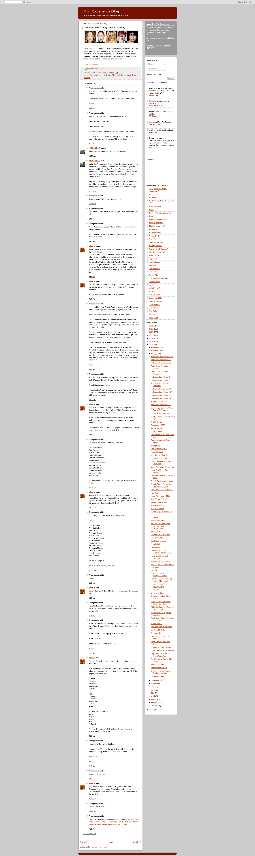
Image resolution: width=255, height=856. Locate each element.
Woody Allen (153, 318)
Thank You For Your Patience (162, 490)
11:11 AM (92, 204)
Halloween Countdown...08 (161, 395)
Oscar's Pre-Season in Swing (162, 481)
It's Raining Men (157, 428)
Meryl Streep (153, 285)
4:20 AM (92, 736)
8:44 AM (92, 108)
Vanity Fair (153, 95)
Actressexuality (155, 256)
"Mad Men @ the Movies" (158, 220)
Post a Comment (89, 834)
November (155, 351)
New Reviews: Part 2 (159, 449)
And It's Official (157, 422)
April (153, 696)
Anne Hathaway (155, 262)
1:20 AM (92, 598)
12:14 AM (92, 488)
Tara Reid (154, 493)
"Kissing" (152, 216)
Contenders (155, 517)
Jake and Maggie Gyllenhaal (159, 278)
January (154, 706)
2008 (151, 335)
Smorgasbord (156, 446)
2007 (151, 338)
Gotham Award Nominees (160, 413)
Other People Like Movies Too (162, 467)
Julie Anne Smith (157, 521)
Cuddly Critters (156, 432)
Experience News (157, 676)
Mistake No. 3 (156, 590)
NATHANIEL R (94, 148)
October (154, 354)
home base (150, 46)
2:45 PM (92, 241)
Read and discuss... (91, 64)
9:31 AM (92, 144)
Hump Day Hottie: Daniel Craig (162, 650)
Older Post (137, 842)
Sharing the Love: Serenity (161, 647)
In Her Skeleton (157, 593)
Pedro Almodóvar (155, 301)
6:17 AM (92, 766)
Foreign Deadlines (158, 665)
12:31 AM (92, 570)
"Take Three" (154, 239)
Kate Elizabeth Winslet (159, 499)
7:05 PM (92, 299)
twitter (158, 46)
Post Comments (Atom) (100, 847)
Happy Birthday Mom (159, 668)
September (155, 680)
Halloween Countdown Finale (162, 357)
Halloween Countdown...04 (161, 377)
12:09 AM (92, 435)
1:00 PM (92, 219)
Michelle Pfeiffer (155, 288)
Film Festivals (154, 272)
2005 (151, 345)
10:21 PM (92, 400)
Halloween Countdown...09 (161, 398)
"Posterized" (153, 229)
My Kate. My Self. (158, 630)
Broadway (152, 265)
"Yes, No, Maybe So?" (157, 252)
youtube (166, 46)
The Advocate (154, 124)
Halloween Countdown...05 (161, 380)
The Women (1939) (158, 425)
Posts (152, 64)
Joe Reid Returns (157, 509)
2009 (151, 332)
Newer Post (84, 842)
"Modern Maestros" (156, 223)
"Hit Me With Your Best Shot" (160, 213)
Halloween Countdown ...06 (161, 389)
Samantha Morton (157, 506)
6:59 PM (92, 277)
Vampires (152, 314)
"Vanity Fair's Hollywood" (158, 249)
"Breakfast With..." (156, 206)
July (153, 687)
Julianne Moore (154, 282)
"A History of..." (155, 194)
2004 (151, 710)
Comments (154, 69)
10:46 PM (92, 811)
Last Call (154, 570)
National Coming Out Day (160, 561)
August (154, 684)
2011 (151, 326)
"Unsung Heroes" (155, 246)
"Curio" (151, 210)
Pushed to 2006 (157, 452)
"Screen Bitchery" (155, 236)
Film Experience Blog (101, 11)
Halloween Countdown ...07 (161, 392)
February (155, 703)
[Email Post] (116, 73)
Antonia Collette (157, 544)
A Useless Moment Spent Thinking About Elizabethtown (160, 526)
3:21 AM (92, 653)
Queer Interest (154, 305)
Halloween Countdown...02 (161, 360)
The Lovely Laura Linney (121, 75)
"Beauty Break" (154, 198)
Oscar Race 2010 (155, 298)
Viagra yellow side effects (117, 822)
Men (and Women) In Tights (161, 627)
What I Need (155, 547)
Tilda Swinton (154, 311)
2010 (151, 329)
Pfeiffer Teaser (156, 624)
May (153, 693)
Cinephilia (153, 148)
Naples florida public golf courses (114, 824)
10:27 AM (92, 779)
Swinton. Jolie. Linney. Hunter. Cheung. (105, 27)
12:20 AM (92, 508)
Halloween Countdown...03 (161, 363)
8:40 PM (92, 370)
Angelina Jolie (95, 75)
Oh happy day (156, 633)
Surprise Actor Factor (159, 402)
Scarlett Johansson (158, 541)
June (153, 690)
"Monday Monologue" (157, 226)
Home (111, 842)
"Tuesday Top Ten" (156, 242)
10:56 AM (92, 156)
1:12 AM (92, 583)
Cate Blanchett (154, 269)
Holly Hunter (106, 75)
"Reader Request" (155, 233)
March (154, 699)
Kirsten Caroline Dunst (159, 502)
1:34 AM (92, 616)
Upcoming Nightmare (159, 458)
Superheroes (153, 308)
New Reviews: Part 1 (159, 455)
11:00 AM (92, 191)
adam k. (92, 246)
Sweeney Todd (156, 532)
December (155, 348)
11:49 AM (92, 799)
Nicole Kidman (154, 295)
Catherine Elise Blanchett (160, 535)
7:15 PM (92, 829)
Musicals (152, 291)
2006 (151, 342)
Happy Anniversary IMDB (160, 496)
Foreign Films (154, 275)
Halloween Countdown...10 (161, 405)
